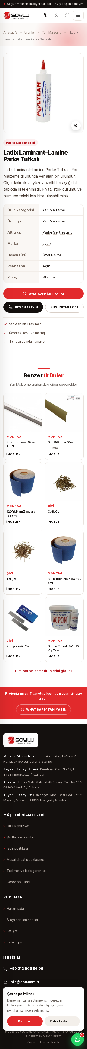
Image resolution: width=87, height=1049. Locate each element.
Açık (46, 266)
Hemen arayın (26, 307)
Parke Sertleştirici (57, 232)
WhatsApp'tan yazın (46, 709)
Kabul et (25, 1021)
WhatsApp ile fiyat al (46, 293)
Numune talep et (64, 307)
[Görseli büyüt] (76, 125)
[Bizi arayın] (46, 15)
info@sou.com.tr (25, 982)
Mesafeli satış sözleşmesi (26, 859)
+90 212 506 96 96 (26, 968)
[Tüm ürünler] (67, 15)
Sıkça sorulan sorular (22, 920)
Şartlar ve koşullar (20, 837)
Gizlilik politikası (18, 826)
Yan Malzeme (51, 32)
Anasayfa (10, 32)
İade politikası (17, 848)
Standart (50, 277)
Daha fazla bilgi (62, 1021)
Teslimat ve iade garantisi (26, 871)
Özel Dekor (51, 255)
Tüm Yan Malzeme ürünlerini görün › (43, 671)
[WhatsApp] (57, 15)
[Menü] (78, 15)
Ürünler (29, 32)
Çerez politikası (18, 882)
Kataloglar (15, 942)
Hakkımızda (15, 909)
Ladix (46, 243)
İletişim (12, 931)
